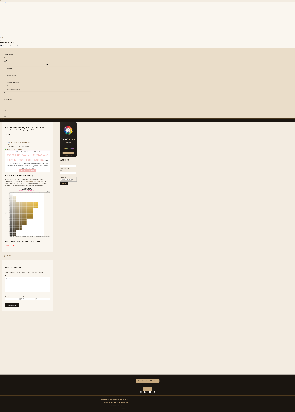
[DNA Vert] (68, 139)
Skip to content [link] (4, 1)
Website (38, 297)
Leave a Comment (10, 130)
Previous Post (6, 255)
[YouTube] (150, 392)
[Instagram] (141, 392)
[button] (7, 61)
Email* (22, 297)
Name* (7, 297)
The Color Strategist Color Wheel (31, 181)
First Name (62, 164)
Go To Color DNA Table (27, 170)
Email (61, 170)
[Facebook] (145, 392)
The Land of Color (7, 43)
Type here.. (8, 276)
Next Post (5, 257)
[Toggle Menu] (47, 65)
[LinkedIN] (154, 392)
